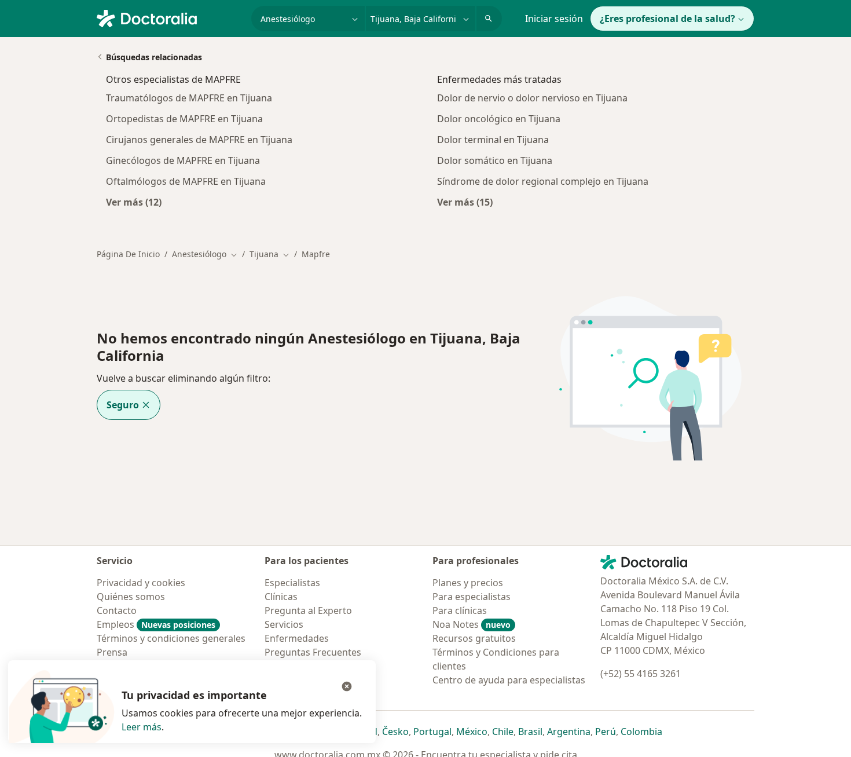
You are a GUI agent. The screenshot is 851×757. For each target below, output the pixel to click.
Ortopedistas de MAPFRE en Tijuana (184, 118)
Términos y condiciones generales (171, 638)
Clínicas (281, 596)
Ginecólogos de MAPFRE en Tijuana (183, 160)
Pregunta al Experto (308, 610)
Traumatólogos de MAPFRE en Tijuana (189, 98)
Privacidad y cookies (141, 582)
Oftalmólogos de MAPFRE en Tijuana (186, 181)
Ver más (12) (134, 202)
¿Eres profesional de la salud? (667, 18)
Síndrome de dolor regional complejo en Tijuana (542, 181)
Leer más (142, 727)
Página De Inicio (128, 253)
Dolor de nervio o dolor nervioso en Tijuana (532, 98)
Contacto (117, 610)
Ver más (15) (465, 202)
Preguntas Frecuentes (313, 652)
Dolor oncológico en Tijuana (498, 118)
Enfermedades (297, 638)
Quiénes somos (131, 596)
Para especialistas (471, 596)
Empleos (156, 624)
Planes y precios (467, 582)
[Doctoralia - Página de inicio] (169, 17)
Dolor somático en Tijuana (494, 160)
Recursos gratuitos (474, 638)
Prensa (112, 652)
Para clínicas (459, 610)
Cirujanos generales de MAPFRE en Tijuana (199, 139)
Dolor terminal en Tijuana (493, 139)
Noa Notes (471, 624)
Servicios (284, 624)
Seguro (123, 404)
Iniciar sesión (554, 18)
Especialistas (292, 582)
